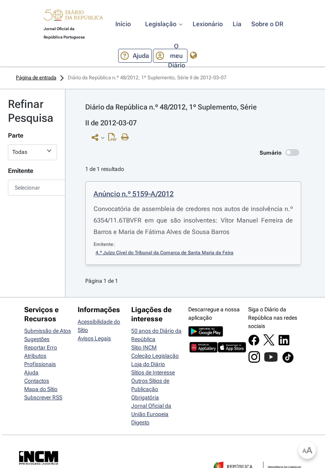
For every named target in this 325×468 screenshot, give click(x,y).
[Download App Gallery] (203, 350)
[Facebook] (254, 344)
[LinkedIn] (284, 344)
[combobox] (32, 188)
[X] (269, 343)
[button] (73, 16)
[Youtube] (271, 361)
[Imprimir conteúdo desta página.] (127, 137)
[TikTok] (287, 362)
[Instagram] (254, 361)
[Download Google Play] (205, 335)
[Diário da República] (73, 17)
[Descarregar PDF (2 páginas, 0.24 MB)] (114, 139)
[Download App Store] (232, 350)
